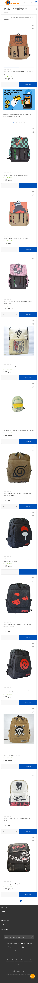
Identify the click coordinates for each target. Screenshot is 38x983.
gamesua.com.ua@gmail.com (20, 947)
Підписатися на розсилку (14, 937)
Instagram (17, 959)
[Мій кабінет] (31, 3)
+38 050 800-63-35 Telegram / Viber (19, 943)
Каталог (4, 907)
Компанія (5, 920)
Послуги (4, 916)
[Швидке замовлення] (33, 28)
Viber (30, 959)
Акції (3, 911)
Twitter (12, 959)
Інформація (6, 925)
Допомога (5, 929)
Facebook (8, 959)
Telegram (21, 959)
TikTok (19, 964)
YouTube (26, 959)
